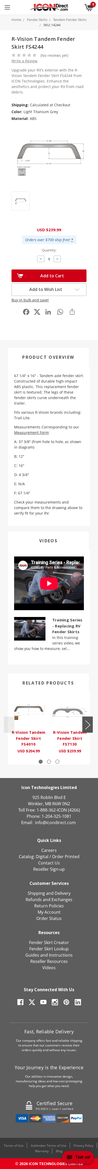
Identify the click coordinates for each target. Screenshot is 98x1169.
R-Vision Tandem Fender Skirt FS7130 (70, 738)
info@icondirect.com (55, 822)
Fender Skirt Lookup (49, 949)
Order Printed (65, 856)
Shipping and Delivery (49, 893)
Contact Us (49, 863)
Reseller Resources (49, 961)
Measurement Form (31, 432)
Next (87, 724)
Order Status (49, 918)
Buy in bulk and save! (30, 299)
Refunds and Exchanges (49, 899)
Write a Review (24, 60)
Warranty (42, 1151)
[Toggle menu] (7, 7)
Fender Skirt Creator (49, 942)
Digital (42, 856)
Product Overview (48, 357)
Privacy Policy (83, 1145)
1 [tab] (41, 762)
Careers (49, 850)
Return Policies (49, 906)
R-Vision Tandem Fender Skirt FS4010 (28, 738)
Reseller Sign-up (49, 869)
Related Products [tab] (48, 683)
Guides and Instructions (49, 955)
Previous (9, 724)
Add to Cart (52, 276)
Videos (48, 541)
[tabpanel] (28, 726)
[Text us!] (78, 1158)
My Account (49, 912)
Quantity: (49, 250)
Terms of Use (14, 1145)
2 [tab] (49, 762)
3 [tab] (57, 762)
